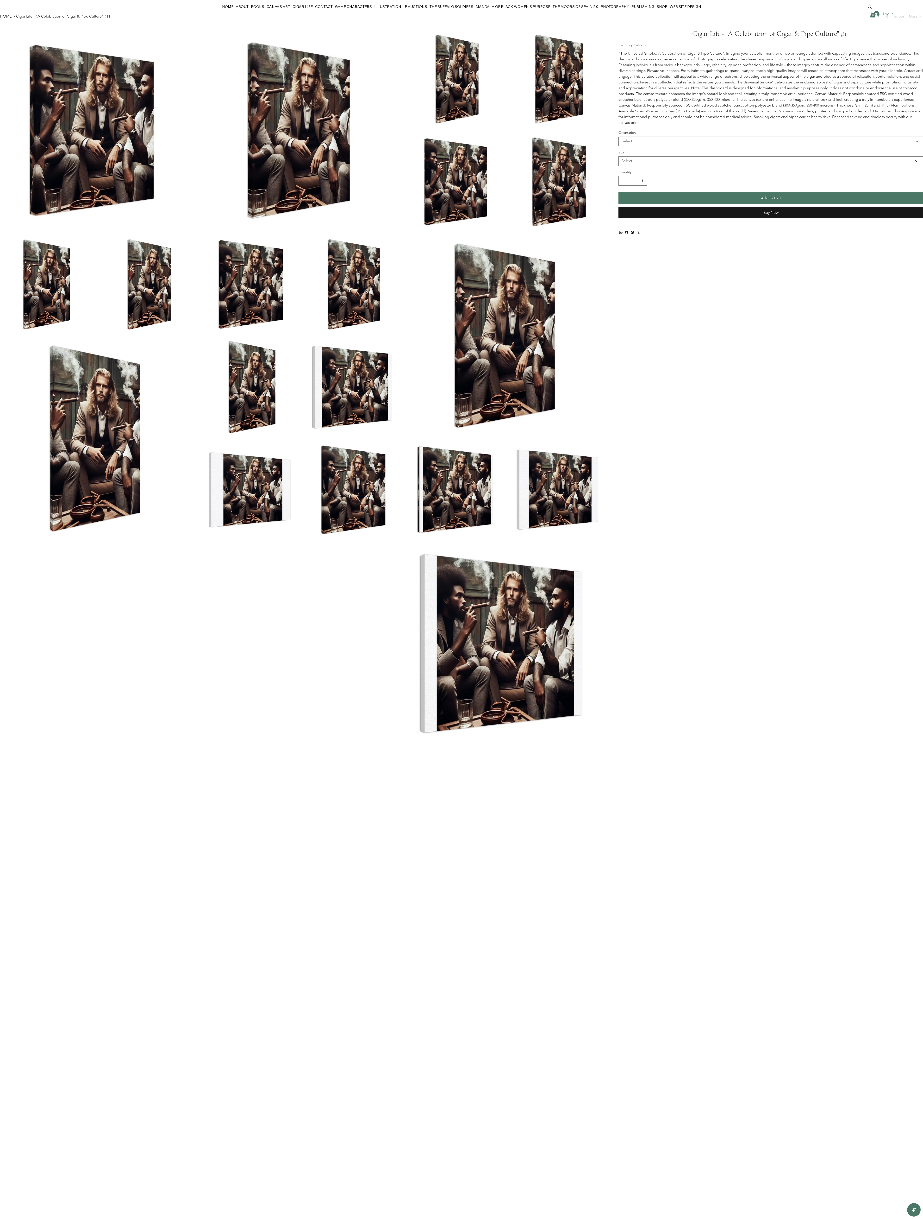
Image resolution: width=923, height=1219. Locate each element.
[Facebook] (626, 232)
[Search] (870, 7)
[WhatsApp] (620, 232)
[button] (662, 7)
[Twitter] (638, 232)
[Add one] (642, 181)
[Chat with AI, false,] (914, 1210)
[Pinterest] (632, 232)
